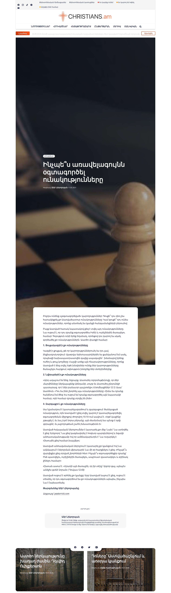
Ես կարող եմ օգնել (126, 2)
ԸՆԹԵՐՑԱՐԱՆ (102, 26)
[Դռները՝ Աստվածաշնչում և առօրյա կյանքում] (121, 569)
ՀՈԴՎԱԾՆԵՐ (60, 26)
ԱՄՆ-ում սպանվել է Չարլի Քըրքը (52, 33)
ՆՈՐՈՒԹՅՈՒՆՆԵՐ (40, 26)
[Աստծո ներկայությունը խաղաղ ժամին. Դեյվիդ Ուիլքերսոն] (50, 569)
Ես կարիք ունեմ (106, 2)
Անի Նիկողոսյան (60, 187)
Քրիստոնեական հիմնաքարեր (52, 2)
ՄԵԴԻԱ (117, 26)
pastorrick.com (61, 493)
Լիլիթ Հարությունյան (110, 567)
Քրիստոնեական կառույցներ (81, 2)
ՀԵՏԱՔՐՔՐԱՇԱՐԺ (81, 26)
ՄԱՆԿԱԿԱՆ (130, 26)
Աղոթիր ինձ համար (49, 7)
